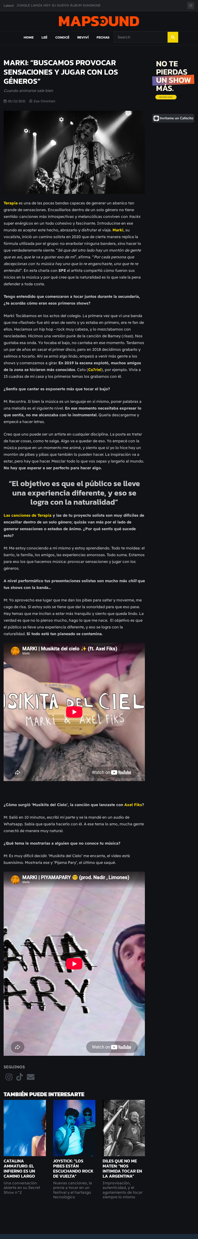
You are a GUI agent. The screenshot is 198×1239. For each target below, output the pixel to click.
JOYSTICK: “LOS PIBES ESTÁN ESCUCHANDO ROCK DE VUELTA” (73, 1168)
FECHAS (103, 37)
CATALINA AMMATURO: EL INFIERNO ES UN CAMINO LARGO (19, 1168)
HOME (29, 37)
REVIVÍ (83, 37)
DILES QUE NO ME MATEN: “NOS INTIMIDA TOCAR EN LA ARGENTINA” (122, 1168)
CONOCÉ (62, 37)
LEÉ (44, 37)
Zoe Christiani (44, 101)
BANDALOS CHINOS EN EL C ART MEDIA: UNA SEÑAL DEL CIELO (69, 5)
